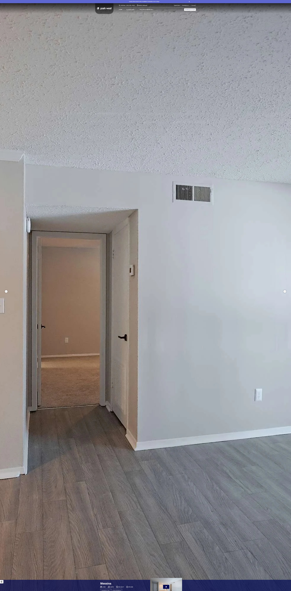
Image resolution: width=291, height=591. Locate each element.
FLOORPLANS (130, 9)
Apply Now (177, 5)
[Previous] (6, 291)
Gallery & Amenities (146, 9)
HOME (120, 9)
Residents (185, 5)
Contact (193, 5)
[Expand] (285, 577)
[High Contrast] (1, 581)
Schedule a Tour (190, 9)
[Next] (284, 291)
